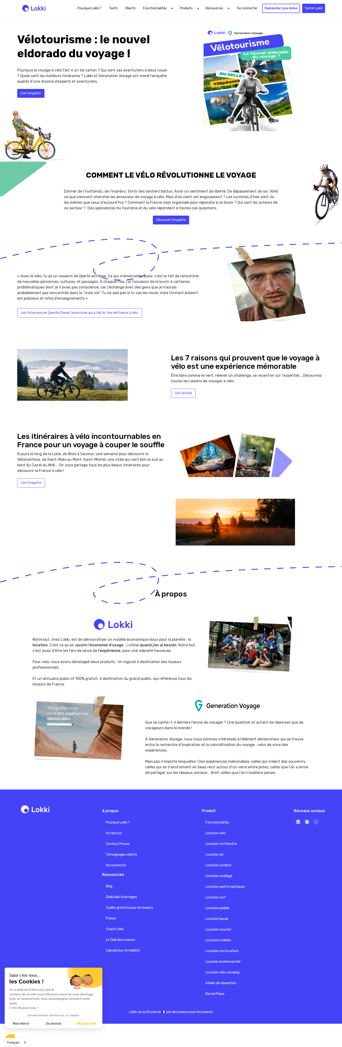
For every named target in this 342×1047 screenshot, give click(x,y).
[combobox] (17, 1042)
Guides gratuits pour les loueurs (129, 908)
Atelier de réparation (220, 983)
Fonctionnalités (217, 822)
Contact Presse (118, 844)
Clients (130, 8)
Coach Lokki (115, 929)
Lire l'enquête (31, 93)
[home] (35, 8)
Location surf (215, 897)
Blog (109, 886)
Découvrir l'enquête (171, 220)
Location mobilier (218, 940)
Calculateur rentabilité (123, 950)
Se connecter (247, 8)
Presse (111, 918)
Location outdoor (218, 865)
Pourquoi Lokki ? (89, 8)
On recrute (114, 833)
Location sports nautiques (225, 887)
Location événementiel (222, 962)
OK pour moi (86, 1024)
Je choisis (53, 1024)
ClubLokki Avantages (121, 897)
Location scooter (218, 930)
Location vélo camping (222, 972)
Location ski (214, 855)
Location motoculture (222, 951)
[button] (157, 8)
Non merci (21, 1024)
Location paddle (217, 908)
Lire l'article (183, 393)
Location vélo (215, 833)
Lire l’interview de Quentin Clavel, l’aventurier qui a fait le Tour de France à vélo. (79, 313)
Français (13, 1042)
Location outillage (218, 876)
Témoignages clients (121, 855)
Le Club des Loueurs (120, 940)
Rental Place (215, 994)
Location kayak (216, 919)
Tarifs (113, 8)
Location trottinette (221, 844)
